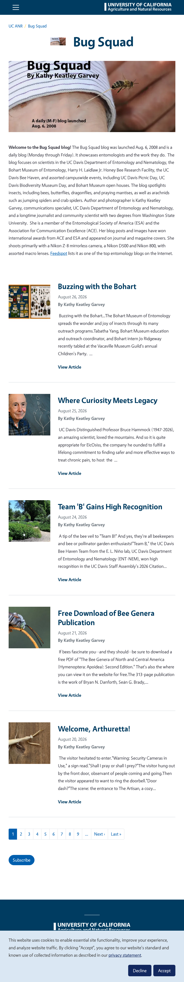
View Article (69, 367)
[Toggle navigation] (16, 7)
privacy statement (125, 955)
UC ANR (16, 25)
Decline (140, 970)
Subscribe (21, 860)
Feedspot (58, 253)
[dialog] (92, 956)
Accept (164, 970)
